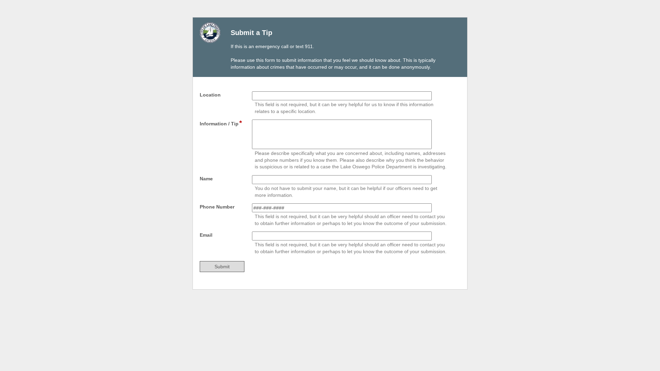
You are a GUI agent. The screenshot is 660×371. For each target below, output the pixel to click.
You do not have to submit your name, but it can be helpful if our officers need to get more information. (346, 192)
